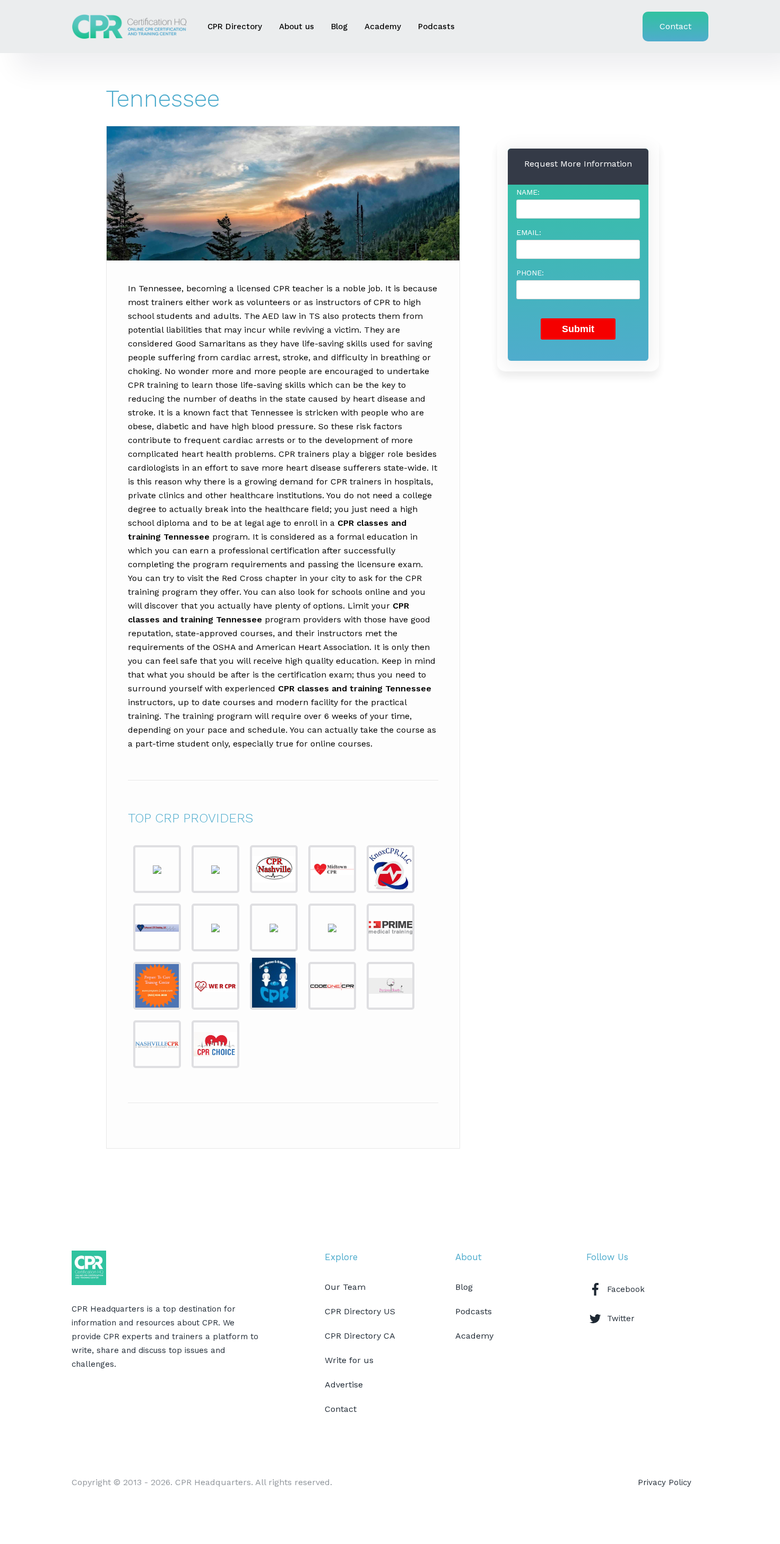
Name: (528, 192)
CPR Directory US (360, 1311)
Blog (339, 26)
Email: (528, 232)
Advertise (344, 1385)
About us (296, 26)
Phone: (530, 272)
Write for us (349, 1360)
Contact (675, 26)
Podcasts (436, 26)
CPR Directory (234, 26)
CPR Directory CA (360, 1336)
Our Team (345, 1287)
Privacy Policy (664, 1482)
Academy (383, 26)
